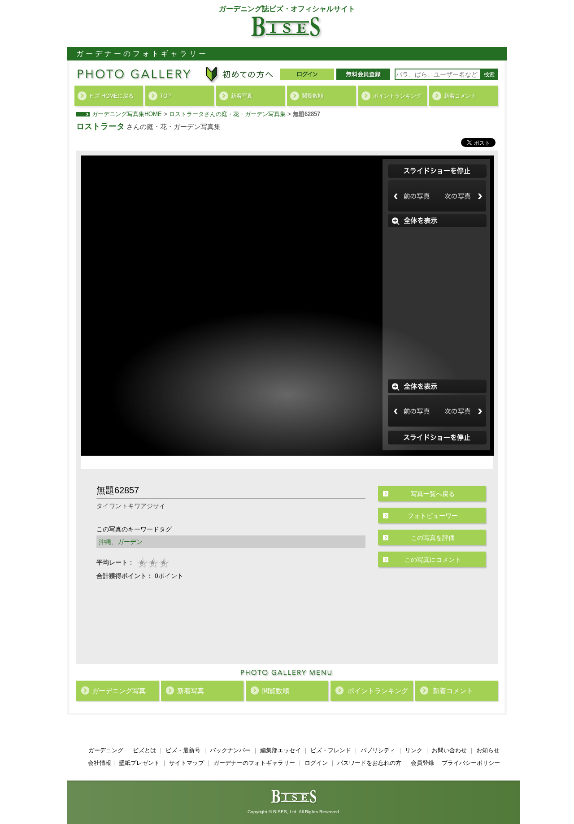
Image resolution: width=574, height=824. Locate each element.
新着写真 (241, 96)
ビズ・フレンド (330, 750)
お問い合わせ (449, 750)
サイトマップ (186, 762)
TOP (165, 96)
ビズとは (144, 750)
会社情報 (99, 762)
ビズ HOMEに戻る (111, 96)
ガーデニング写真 (119, 691)
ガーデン (130, 541)
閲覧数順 (312, 96)
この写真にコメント (432, 559)
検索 (489, 74)
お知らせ (488, 750)
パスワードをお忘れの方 (369, 762)
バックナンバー (230, 750)
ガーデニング (105, 750)
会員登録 (422, 762)
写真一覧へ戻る (433, 493)
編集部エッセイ (280, 750)
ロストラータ (100, 126)
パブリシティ (378, 750)
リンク (413, 750)
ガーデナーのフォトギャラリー (254, 762)
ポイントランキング (397, 96)
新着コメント (460, 96)
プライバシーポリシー (471, 762)
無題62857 (306, 114)
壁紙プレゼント (139, 762)
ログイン (316, 762)
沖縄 (105, 541)
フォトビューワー (433, 515)
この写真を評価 (433, 537)
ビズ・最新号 (182, 750)
